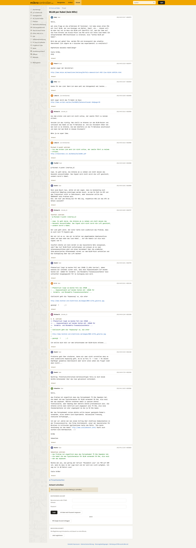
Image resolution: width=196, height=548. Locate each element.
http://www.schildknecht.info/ (84, 427)
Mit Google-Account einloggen (61, 521)
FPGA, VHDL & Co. (38, 33)
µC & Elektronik (37, 13)
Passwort (53, 507)
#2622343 (128, 372)
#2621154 (128, 283)
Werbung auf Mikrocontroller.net (118, 544)
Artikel (70, 3)
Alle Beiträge (36, 10)
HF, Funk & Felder (38, 19)
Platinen (35, 22)
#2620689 (128, 163)
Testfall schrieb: (58, 215)
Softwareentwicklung (39, 39)
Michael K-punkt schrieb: (60, 147)
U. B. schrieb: (56, 319)
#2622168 (128, 352)
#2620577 (128, 63)
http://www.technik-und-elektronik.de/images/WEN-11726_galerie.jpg (77, 301)
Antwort (53, 58)
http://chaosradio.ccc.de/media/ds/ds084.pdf (68, 154)
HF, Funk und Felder (54, 8)
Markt (34, 48)
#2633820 (128, 448)
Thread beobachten (58, 480)
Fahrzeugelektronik (39, 28)
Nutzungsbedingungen (101, 544)
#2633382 (128, 388)
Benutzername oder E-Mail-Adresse (59, 501)
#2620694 (128, 186)
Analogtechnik (37, 16)
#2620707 (128, 210)
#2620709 (128, 263)
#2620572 (128, 17)
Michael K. (57, 111)
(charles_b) (64, 111)
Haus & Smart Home (39, 31)
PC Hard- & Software (39, 42)
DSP (34, 36)
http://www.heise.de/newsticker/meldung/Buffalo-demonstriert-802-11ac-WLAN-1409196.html (86, 72)
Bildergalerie (36, 63)
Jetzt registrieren (57, 535)
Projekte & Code (38, 45)
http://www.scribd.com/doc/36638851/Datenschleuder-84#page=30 (75, 102)
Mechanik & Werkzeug (39, 25)
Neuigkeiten (61, 3)
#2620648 (128, 96)
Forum (78, 3)
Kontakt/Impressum (74, 544)
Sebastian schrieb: (58, 452)
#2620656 (128, 111)
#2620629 (128, 82)
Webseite (35, 57)
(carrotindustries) (65, 96)
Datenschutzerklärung (87, 544)
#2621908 (128, 314)
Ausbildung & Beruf (39, 51)
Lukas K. (56, 96)
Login (161, 2)
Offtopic (35, 54)
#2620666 (128, 143)
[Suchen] (154, 2)
